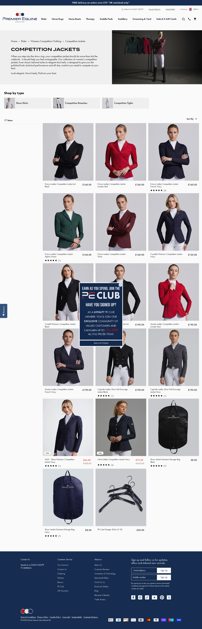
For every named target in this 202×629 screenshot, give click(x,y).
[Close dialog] (120, 284)
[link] (101, 311)
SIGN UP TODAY (101, 343)
